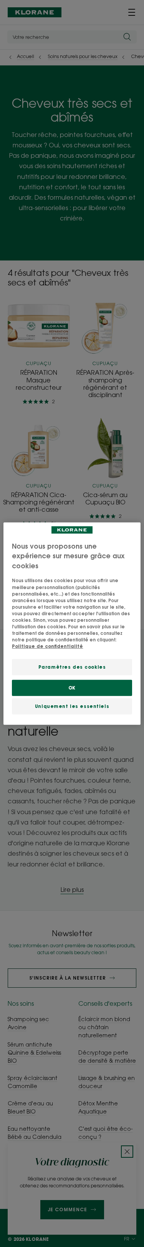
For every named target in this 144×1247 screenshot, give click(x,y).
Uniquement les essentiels (72, 706)
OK (72, 688)
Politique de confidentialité (47, 646)
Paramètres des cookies (72, 667)
